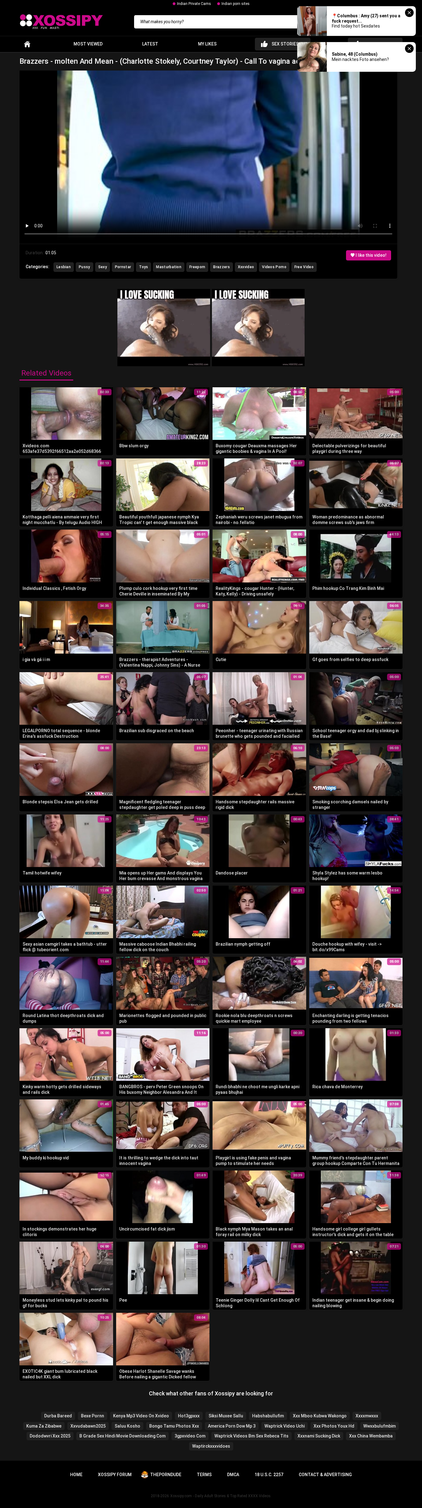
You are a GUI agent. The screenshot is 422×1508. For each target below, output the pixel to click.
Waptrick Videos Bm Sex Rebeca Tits (251, 1435)
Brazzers (221, 267)
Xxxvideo (246, 267)
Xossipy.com (181, 1496)
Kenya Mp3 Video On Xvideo (141, 1415)
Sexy (102, 267)
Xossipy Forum (115, 1474)
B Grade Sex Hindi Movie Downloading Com (122, 1435)
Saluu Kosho (127, 1426)
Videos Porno (274, 267)
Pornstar (123, 267)
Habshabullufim (268, 1415)
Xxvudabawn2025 (88, 1426)
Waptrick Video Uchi (284, 1426)
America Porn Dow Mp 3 (231, 1426)
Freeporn (197, 267)
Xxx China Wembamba (371, 1435)
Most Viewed (88, 43)
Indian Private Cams (194, 4)
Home (27, 44)
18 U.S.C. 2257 (269, 1474)
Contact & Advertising (325, 1474)
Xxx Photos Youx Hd (334, 1426)
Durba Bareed (58, 1415)
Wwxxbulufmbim (379, 1426)
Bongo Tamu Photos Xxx (174, 1426)
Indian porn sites (236, 4)
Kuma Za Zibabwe (43, 1426)
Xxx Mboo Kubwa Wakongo (320, 1415)
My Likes (207, 43)
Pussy (84, 267)
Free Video (304, 267)
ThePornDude (165, 1474)
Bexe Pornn (92, 1415)
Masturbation (168, 267)
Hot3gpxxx (189, 1415)
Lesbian (64, 267)
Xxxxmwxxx (367, 1415)
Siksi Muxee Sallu (226, 1415)
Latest (150, 43)
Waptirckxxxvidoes (211, 1446)
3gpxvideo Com (190, 1435)
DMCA (233, 1474)
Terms (204, 1474)
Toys (143, 267)
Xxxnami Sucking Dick (319, 1435)
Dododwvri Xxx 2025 (50, 1435)
